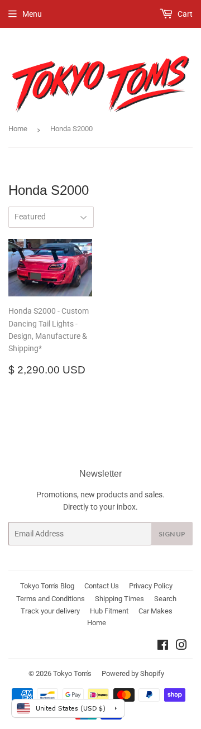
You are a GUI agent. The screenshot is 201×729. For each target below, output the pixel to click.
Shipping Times (119, 598)
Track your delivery (50, 611)
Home (17, 128)
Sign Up (172, 534)
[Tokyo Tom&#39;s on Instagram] (181, 646)
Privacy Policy (151, 586)
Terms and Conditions (50, 598)
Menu (32, 13)
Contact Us (101, 586)
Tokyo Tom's (72, 673)
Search (165, 598)
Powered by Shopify (133, 673)
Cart (184, 13)
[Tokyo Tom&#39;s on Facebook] (163, 646)
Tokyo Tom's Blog (47, 586)
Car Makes (155, 611)
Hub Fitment (109, 611)
